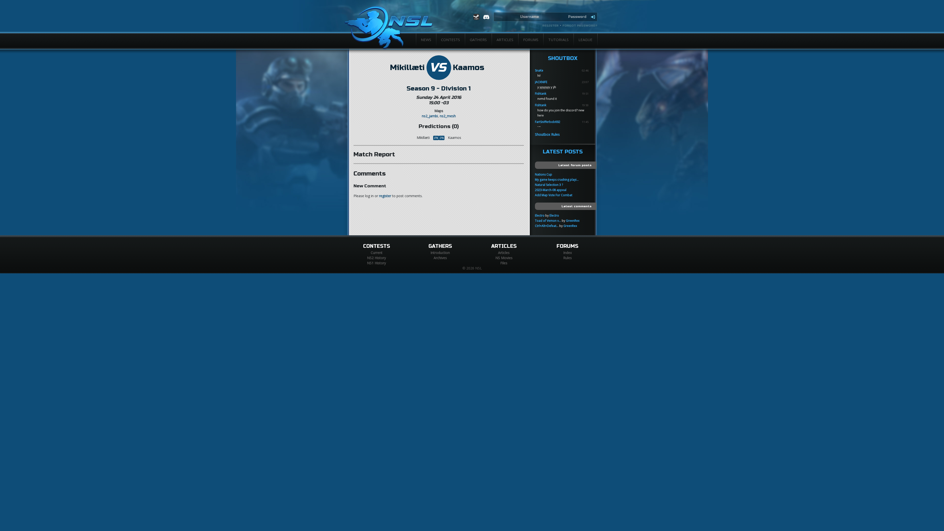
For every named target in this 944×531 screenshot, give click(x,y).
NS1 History (376, 263)
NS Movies (504, 257)
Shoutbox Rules (547, 134)
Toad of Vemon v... (548, 221)
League (585, 39)
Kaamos (468, 67)
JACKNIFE (541, 82)
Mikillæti (407, 67)
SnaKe (539, 70)
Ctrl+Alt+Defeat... (547, 226)
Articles (505, 39)
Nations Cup (543, 174)
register (385, 195)
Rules (567, 257)
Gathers (478, 39)
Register (550, 25)
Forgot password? (579, 25)
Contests (450, 39)
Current (377, 252)
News (426, 39)
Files (503, 263)
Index (567, 252)
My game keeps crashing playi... (557, 179)
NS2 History (376, 257)
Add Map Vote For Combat (553, 195)
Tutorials (558, 39)
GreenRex (572, 221)
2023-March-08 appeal (550, 190)
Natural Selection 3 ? (549, 185)
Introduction (440, 252)
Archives (440, 257)
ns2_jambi (430, 116)
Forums (530, 39)
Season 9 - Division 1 (439, 88)
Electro (540, 215)
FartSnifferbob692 (547, 122)
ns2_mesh (448, 116)
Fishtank (540, 93)
